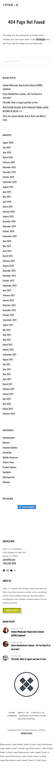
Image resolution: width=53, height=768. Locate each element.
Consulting (7, 452)
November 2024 (9, 226)
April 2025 (7, 201)
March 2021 (7, 384)
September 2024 (10, 236)
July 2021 (6, 364)
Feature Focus (8, 462)
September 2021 (9, 354)
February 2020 (9, 413)
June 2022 (7, 334)
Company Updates (10, 447)
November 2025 (9, 172)
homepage (40, 39)
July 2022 (7, 329)
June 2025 (7, 191)
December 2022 (9, 305)
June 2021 (7, 369)
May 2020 (7, 403)
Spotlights (7, 472)
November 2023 (9, 275)
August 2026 (8, 142)
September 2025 (10, 182)
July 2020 (7, 398)
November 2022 (9, 310)
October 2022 (8, 315)
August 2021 (8, 359)
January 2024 (8, 265)
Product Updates (9, 467)
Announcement (9, 437)
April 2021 (7, 379)
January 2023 (8, 300)
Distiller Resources (10, 457)
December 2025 (9, 167)
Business (6, 442)
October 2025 (8, 177)
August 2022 (8, 324)
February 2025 (9, 211)
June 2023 (7, 290)
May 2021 (7, 374)
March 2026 (8, 157)
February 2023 (9, 295)
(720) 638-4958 (9, 563)
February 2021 (9, 389)
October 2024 (8, 231)
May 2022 (7, 339)
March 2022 (8, 344)
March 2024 (8, 255)
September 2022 (10, 320)
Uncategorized (8, 477)
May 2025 (7, 196)
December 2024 (9, 221)
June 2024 (7, 241)
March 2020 (8, 408)
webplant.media (26, 733)
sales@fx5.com (9, 559)
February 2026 (9, 162)
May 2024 (7, 246)
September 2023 (10, 285)
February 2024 (9, 260)
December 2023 (9, 270)
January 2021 (8, 393)
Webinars (6, 482)
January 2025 (8, 216)
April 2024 (7, 251)
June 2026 (7, 152)
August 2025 (8, 187)
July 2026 (7, 147)
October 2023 (8, 280)
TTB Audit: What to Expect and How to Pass (20, 102)
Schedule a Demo (12, 610)
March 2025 (8, 206)
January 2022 (8, 349)
